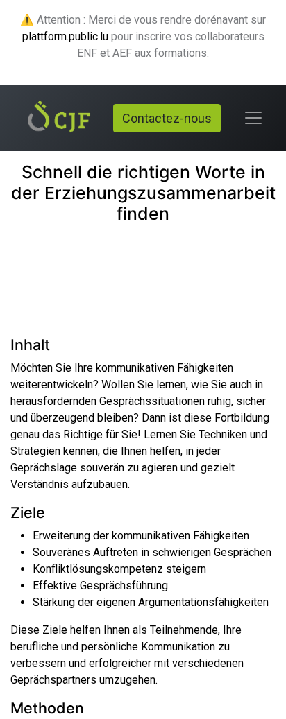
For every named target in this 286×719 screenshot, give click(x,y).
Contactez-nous (167, 118)
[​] (28, 243)
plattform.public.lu (65, 36)
